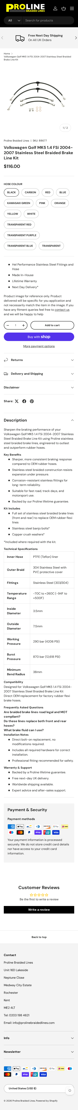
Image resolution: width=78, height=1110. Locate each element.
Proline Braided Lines (16, 140)
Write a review (39, 910)
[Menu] (72, 8)
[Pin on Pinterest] (32, 401)
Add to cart (52, 325)
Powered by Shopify (47, 1100)
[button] (63, 8)
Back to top (39, 937)
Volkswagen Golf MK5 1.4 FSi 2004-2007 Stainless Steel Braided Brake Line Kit (37, 58)
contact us (62, 310)
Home (7, 53)
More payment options (39, 346)
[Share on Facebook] (24, 401)
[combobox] (39, 20)
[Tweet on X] (16, 401)
